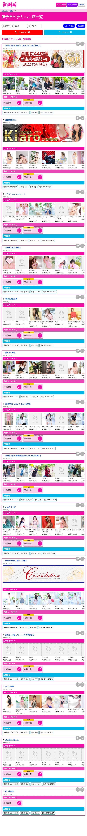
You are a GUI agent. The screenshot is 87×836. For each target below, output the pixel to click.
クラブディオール (12, 740)
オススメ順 (65, 32)
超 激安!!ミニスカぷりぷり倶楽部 (18, 404)
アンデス (5, 11)
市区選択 (81, 26)
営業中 (7, 26)
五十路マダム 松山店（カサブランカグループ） (23, 45)
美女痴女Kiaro (10, 120)
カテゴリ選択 (69, 26)
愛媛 (11, 11)
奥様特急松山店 (11, 299)
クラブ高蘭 (9, 686)
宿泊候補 (61, 4)
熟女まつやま (10, 352)
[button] (43, 61)
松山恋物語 (9, 791)
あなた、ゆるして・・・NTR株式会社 (19, 635)
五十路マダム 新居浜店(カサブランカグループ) (23, 456)
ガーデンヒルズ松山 (13, 248)
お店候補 (72, 4)
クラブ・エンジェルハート (15, 194)
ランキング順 (22, 32)
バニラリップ (10, 507)
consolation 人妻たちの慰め (16, 560)
